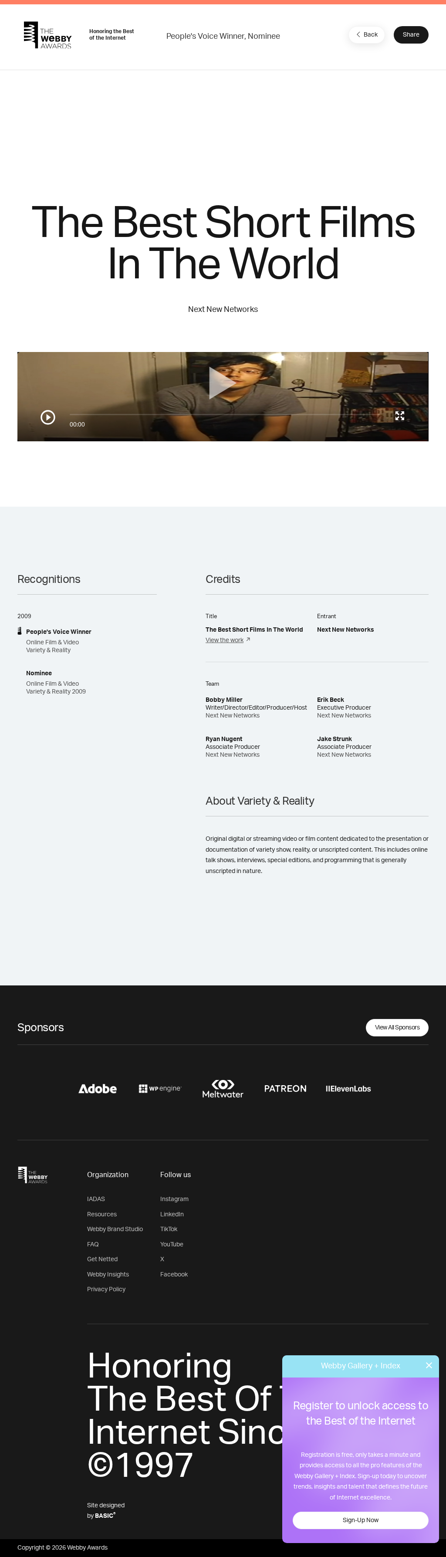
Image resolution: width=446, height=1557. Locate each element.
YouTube (171, 1245)
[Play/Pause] (48, 417)
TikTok (168, 1229)
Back (371, 35)
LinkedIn (172, 1215)
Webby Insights (108, 1275)
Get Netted (102, 1259)
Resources (102, 1215)
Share (411, 35)
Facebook (174, 1275)
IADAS (96, 1199)
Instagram (174, 1199)
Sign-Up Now (360, 1520)
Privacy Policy (106, 1289)
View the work (224, 640)
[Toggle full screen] (400, 416)
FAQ (93, 1245)
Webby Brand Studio (115, 1229)
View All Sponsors (397, 1028)
